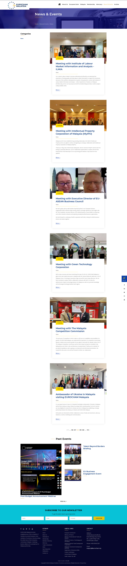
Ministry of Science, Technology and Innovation (73, 540)
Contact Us (45, 553)
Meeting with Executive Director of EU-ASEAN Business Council (78, 200)
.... (70, 430)
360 (83, 430)
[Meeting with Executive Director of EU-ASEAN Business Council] (78, 183)
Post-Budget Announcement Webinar (38, 496)
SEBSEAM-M (46, 536)
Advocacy (45, 543)
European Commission (70, 532)
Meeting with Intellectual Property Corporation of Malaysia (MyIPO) (75, 132)
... (85, 430)
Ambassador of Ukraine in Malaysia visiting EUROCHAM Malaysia (75, 396)
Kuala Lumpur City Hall (70, 556)
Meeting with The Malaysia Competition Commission (71, 330)
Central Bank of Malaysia (71, 554)
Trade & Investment (47, 545)
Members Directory (47, 541)
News (22, 38)
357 (75, 430)
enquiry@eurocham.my (94, 548)
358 (78, 430)
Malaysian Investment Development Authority (73, 547)
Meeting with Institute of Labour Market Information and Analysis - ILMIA (75, 66)
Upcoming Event (46, 549)
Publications (45, 551)
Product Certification (69, 552)
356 (72, 430)
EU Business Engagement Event (92, 472)
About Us (45, 535)
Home (44, 532)
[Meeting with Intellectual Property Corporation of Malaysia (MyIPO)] (78, 115)
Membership (46, 539)
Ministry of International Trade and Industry (73, 537)
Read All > (63, 501)
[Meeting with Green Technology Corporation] (78, 249)
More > (58, 90)
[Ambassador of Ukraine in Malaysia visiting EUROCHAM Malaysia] (78, 379)
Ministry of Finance (69, 535)
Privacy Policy (83, 563)
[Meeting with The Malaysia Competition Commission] (78, 313)
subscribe (99, 518)
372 (88, 430)
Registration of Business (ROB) (72, 550)
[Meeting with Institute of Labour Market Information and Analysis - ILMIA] (78, 48)
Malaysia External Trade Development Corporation (74, 544)
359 (80, 430)
